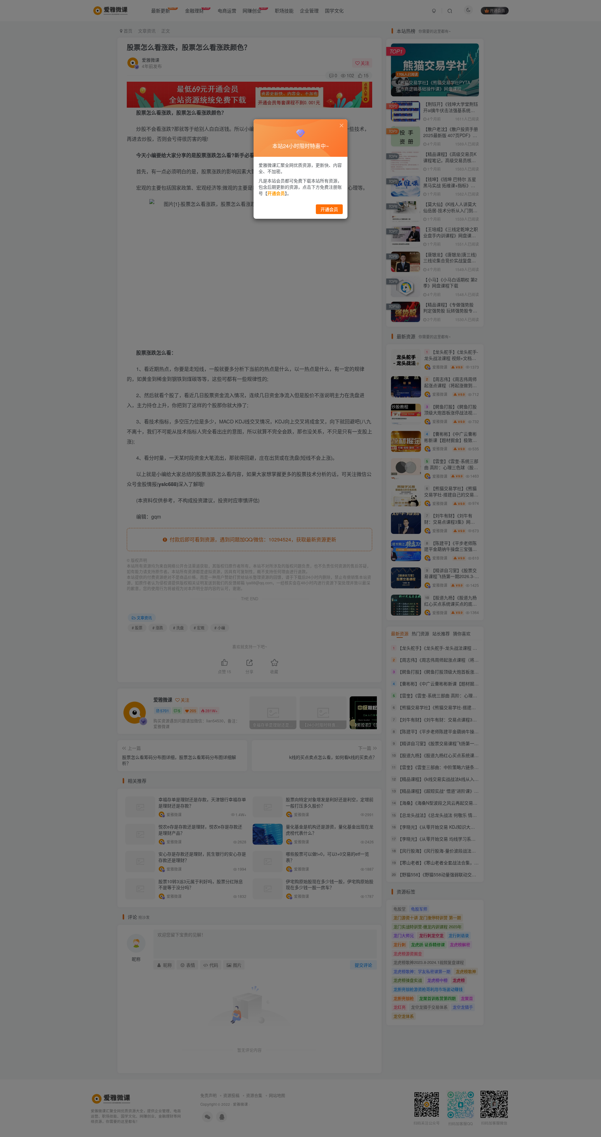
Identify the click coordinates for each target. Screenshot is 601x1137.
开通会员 (329, 209)
